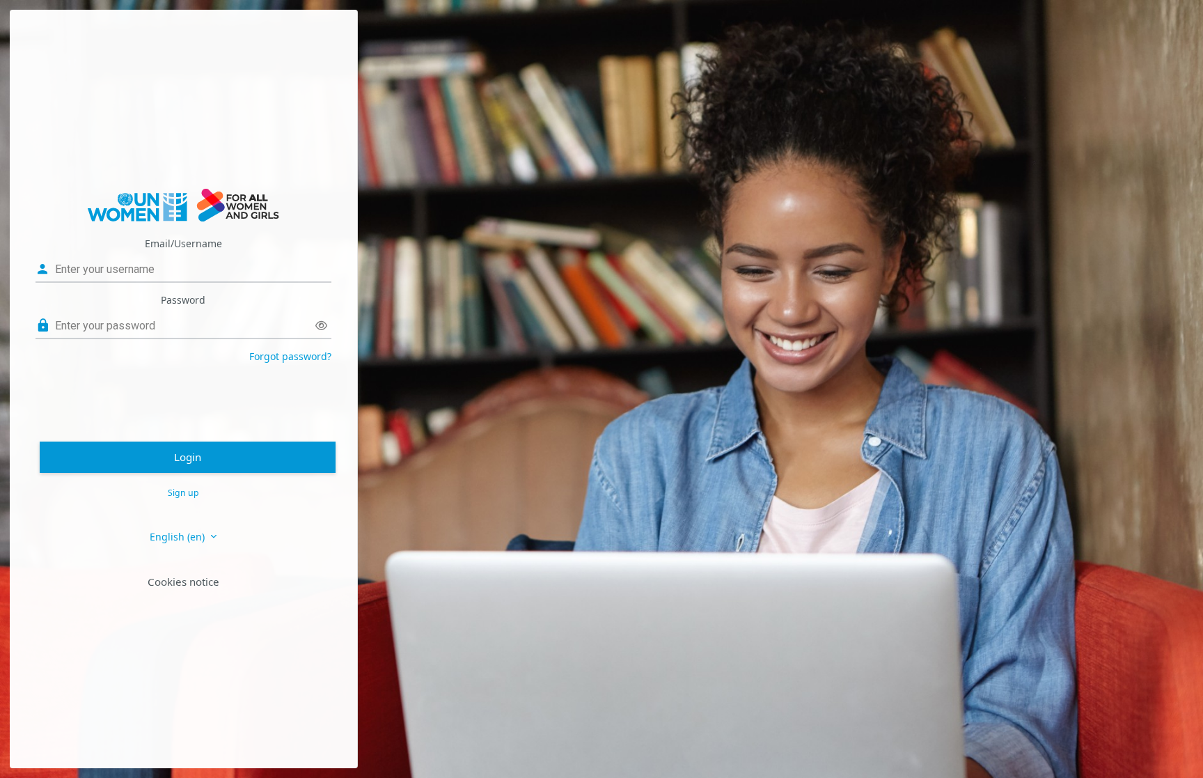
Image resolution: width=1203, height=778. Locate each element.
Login (187, 457)
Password (183, 299)
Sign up (183, 493)
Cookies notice (183, 582)
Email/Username (183, 243)
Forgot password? (290, 356)
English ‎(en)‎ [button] (178, 536)
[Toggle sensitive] (321, 326)
